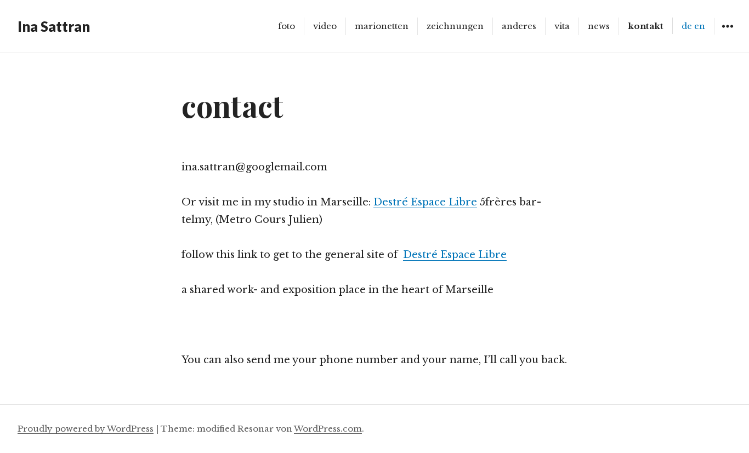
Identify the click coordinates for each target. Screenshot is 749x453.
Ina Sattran (54, 26)
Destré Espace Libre (425, 202)
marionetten (381, 26)
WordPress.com (328, 428)
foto (286, 26)
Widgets (727, 34)
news (599, 26)
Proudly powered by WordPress (86, 428)
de (687, 26)
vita (562, 26)
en (699, 26)
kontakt (645, 26)
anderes (519, 26)
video (325, 26)
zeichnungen (455, 26)
